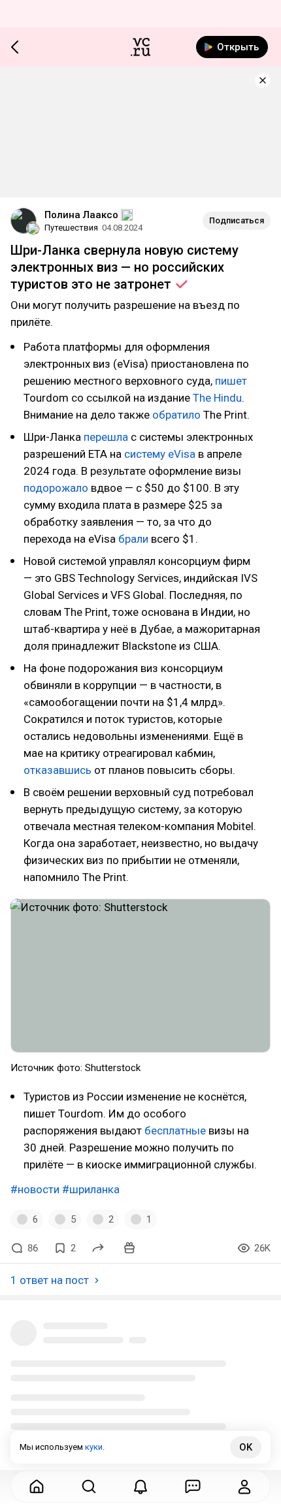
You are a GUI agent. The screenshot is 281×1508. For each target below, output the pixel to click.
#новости (34, 1189)
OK (245, 1447)
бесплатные (175, 1130)
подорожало (56, 487)
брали (133, 538)
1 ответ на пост (49, 1280)
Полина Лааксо (81, 215)
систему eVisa (159, 453)
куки (94, 1447)
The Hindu (217, 397)
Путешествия (71, 228)
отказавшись (57, 770)
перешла (106, 436)
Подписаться (236, 220)
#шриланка (91, 1189)
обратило (176, 414)
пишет (231, 380)
